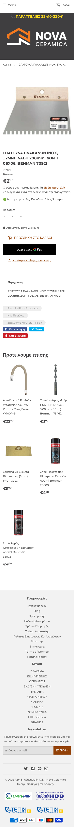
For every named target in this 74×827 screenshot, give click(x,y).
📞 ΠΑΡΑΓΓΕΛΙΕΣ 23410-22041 (37, 16)
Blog (37, 611)
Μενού (12, 5)
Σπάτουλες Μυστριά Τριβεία (24, 322)
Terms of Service (37, 651)
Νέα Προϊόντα (15, 315)
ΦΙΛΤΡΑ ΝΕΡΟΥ (37, 696)
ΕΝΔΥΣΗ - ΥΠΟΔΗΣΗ (37, 686)
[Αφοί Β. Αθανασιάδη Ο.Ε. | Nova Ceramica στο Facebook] (33, 769)
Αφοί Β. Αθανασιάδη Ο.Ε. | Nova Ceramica (40, 779)
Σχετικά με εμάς (37, 606)
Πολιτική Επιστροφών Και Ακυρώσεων (37, 636)
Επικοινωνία (37, 646)
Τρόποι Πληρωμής (37, 626)
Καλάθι (66, 5)
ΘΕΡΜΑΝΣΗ (37, 681)
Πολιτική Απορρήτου (37, 621)
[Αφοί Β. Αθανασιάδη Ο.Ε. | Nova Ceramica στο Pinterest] (39, 769)
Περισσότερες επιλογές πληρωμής (29, 260)
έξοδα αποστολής (55, 187)
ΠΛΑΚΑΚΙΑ (37, 671)
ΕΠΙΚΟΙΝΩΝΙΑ (37, 717)
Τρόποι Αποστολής (37, 631)
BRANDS (37, 722)
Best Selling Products (22, 308)
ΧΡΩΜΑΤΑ (37, 707)
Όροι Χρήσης (37, 616)
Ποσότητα (9, 210)
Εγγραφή (62, 750)
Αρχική (7, 64)
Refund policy (37, 657)
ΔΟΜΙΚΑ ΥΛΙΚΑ (37, 712)
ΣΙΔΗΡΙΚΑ (37, 702)
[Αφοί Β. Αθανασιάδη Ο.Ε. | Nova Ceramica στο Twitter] (26, 769)
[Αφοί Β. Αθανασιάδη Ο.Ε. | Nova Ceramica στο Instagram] (46, 769)
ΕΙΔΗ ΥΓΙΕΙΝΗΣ (37, 676)
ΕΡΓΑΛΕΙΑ (37, 691)
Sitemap (37, 641)
